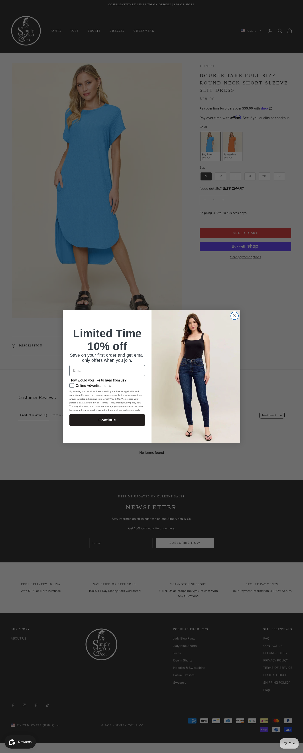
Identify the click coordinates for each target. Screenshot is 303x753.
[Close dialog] (234, 316)
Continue (107, 420)
